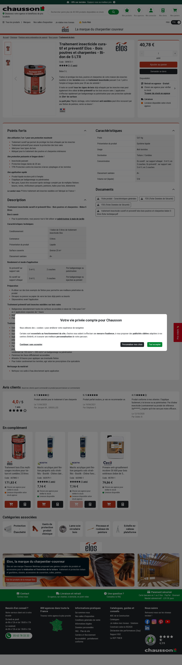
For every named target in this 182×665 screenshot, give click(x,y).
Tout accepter (155, 344)
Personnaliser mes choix (132, 344)
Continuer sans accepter (31, 344)
